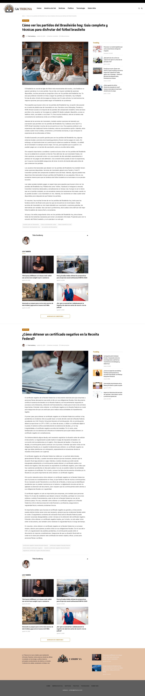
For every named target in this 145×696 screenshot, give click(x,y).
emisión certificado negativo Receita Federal (56, 548)
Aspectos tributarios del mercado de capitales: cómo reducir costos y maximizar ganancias (113, 394)
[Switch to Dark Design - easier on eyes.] (139, 8)
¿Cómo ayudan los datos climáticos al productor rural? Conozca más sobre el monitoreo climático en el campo (113, 88)
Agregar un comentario (55, 316)
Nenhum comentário (53, 36)
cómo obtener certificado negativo (32, 548)
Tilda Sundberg (31, 36)
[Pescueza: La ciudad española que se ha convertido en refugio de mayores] (97, 49)
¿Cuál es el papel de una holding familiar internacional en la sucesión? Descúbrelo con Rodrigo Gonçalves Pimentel (113, 374)
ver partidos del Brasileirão (49, 227)
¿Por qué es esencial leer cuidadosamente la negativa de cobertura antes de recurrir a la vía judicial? (71, 305)
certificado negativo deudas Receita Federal (35, 545)
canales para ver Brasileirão (31, 224)
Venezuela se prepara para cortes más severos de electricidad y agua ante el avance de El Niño (37, 304)
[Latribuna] (17, 8)
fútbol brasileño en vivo (64, 224)
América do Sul (50, 8)
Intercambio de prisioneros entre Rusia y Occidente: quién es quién (113, 384)
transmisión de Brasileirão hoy (31, 227)
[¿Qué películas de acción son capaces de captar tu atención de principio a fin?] (97, 60)
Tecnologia (80, 8)
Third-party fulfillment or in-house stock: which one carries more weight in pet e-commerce (37, 277)
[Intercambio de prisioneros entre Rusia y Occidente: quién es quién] (97, 385)
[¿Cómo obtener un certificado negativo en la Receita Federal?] (55, 372)
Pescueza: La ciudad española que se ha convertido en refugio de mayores (113, 49)
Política (71, 8)
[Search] (141, 8)
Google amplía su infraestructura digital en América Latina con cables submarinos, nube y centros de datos (113, 669)
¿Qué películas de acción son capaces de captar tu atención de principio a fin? (113, 60)
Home (39, 8)
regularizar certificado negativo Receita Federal (36, 550)
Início (23, 16)
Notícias (62, 8)
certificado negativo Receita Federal (60, 545)
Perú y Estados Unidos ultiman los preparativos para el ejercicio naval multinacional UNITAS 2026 (72, 277)
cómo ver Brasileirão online (48, 224)
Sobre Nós (92, 8)
